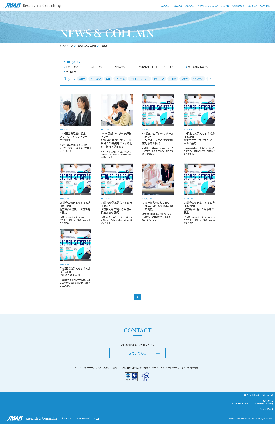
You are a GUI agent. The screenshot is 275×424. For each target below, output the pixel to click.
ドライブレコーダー (139, 78)
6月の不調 (120, 78)
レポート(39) (96, 67)
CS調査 (172, 78)
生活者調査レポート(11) (150, 67)
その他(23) (71, 71)
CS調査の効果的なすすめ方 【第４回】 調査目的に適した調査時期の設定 (75, 207)
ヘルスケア (96, 78)
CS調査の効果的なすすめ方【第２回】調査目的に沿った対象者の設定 (199, 207)
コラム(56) (120, 67)
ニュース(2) (168, 67)
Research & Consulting (42, 5)
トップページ (66, 45)
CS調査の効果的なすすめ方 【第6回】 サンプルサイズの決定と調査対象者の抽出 (157, 138)
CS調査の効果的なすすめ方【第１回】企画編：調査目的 (75, 272)
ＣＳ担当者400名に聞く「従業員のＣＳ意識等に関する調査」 (157, 206)
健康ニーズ (159, 78)
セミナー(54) (72, 67)
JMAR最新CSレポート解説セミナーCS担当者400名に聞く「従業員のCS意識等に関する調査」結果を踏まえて (116, 140)
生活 (108, 78)
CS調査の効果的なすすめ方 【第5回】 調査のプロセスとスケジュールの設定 (199, 138)
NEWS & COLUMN (86, 45)
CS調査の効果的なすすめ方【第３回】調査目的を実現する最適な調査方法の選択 (116, 207)
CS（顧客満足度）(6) (198, 67)
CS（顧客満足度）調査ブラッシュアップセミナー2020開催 (75, 137)
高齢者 (82, 78)
